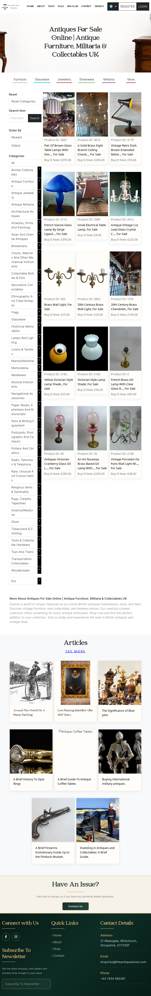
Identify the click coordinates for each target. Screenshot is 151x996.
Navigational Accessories (25, 395)
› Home (56, 935)
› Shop (55, 949)
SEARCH (99, 6)
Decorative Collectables (25, 286)
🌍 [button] (111, 6)
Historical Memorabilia (25, 328)
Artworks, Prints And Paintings (25, 224)
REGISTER (127, 6)
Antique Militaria (25, 204)
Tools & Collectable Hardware (25, 542)
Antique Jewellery (25, 194)
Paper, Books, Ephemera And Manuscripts (25, 409)
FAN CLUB (72, 6)
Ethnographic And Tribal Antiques (25, 300)
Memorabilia (25, 367)
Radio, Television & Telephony (25, 461)
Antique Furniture (25, 183)
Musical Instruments (25, 383)
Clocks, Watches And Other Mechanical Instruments (25, 259)
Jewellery (64, 79)
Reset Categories (23, 101)
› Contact (57, 955)
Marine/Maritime (25, 360)
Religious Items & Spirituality (25, 489)
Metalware (25, 374)
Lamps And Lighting (25, 339)
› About (56, 942)
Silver (25, 521)
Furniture (20, 79)
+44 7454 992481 (112, 978)
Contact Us (75, 906)
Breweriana (25, 245)
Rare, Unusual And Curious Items (25, 475)
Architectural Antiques (25, 213)
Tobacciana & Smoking (25, 530)
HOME (30, 6)
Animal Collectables (25, 171)
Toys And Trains (25, 551)
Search (35, 118)
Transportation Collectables (25, 560)
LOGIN (142, 6)
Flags (25, 311)
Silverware (86, 79)
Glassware (42, 79)
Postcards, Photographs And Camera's (25, 436)
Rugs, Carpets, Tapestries (25, 500)
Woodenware (25, 569)
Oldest (15, 145)
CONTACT (86, 6)
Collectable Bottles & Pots (25, 275)
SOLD (61, 6)
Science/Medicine (25, 511)
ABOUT (41, 6)
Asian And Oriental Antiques (25, 236)
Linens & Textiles (25, 351)
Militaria (108, 79)
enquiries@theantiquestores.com (123, 962)
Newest (16, 137)
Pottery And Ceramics (25, 450)
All (13, 163)
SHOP (51, 6)
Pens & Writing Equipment (25, 422)
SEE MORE (76, 651)
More (131, 79)
